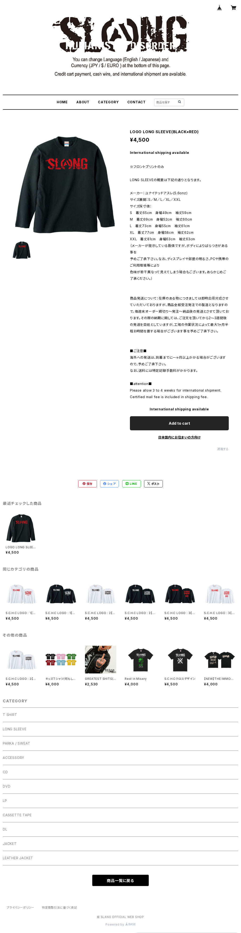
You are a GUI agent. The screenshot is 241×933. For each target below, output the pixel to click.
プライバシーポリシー (20, 907)
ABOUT (82, 102)
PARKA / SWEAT (16, 743)
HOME (62, 102)
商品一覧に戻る (120, 880)
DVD (6, 786)
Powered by (115, 924)
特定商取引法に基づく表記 (59, 907)
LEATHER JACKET (18, 858)
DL (5, 829)
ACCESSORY (13, 758)
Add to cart (179, 423)
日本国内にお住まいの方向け (179, 437)
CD (5, 772)
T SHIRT (10, 715)
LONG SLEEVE (15, 729)
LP (5, 801)
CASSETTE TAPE (17, 815)
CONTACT (136, 102)
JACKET (10, 844)
